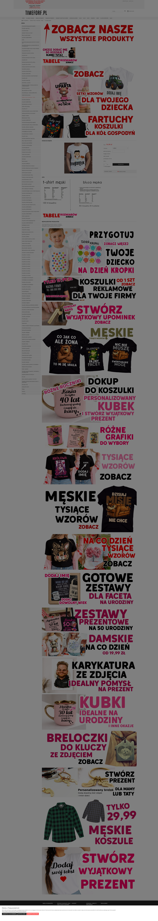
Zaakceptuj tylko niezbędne (9, 913)
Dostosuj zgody (22, 913)
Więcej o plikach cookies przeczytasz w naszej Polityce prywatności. (14, 911)
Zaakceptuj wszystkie (33, 913)
